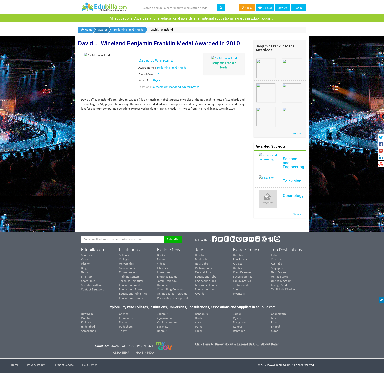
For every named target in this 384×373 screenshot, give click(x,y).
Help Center (89, 365)
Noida (199, 318)
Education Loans (205, 289)
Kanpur (237, 326)
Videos (161, 263)
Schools (124, 255)
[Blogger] (277, 240)
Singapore (277, 268)
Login (298, 8)
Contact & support (92, 289)
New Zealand (279, 272)
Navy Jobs (201, 263)
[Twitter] (220, 240)
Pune (274, 322)
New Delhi (87, 314)
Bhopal (275, 326)
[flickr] (251, 240)
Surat (274, 331)
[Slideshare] (271, 240)
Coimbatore (126, 318)
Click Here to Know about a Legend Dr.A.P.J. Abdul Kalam (238, 344)
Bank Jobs (201, 259)
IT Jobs (199, 255)
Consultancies (128, 272)
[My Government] (164, 345)
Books (161, 255)
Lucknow (162, 326)
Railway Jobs (203, 268)
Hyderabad (88, 326)
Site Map (86, 276)
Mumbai (86, 318)
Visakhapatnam (167, 322)
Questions (239, 255)
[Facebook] (214, 240)
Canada (276, 259)
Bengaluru (201, 314)
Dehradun (239, 331)
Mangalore (239, 322)
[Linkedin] (233, 240)
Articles (237, 263)
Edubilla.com (93, 249)
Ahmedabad (88, 331)
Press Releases (242, 272)
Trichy (123, 331)
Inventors (239, 293)
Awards (199, 293)
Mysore (237, 318)
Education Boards (130, 285)
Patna (199, 326)
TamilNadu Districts (283, 289)
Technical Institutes (131, 281)
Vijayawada (164, 318)
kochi (198, 331)
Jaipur (237, 314)
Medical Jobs (203, 272)
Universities (126, 263)
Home (14, 365)
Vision (85, 259)
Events (161, 259)
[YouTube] (258, 240)
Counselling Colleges (170, 289)
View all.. (298, 133)
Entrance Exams (167, 276)
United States (279, 276)
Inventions (163, 272)
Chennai (124, 314)
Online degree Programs (172, 293)
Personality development (172, 298)
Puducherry (126, 326)
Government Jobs (206, 285)
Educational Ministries (133, 293)
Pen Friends (240, 259)
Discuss (267, 8)
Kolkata (86, 322)
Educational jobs (205, 276)
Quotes (237, 268)
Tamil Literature (167, 281)
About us (86, 255)
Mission (85, 263)
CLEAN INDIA (121, 352)
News (84, 272)
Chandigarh (278, 314)
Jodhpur (162, 314)
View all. (298, 214)
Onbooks (162, 285)
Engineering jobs (205, 281)
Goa (273, 318)
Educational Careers (131, 298)
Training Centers (129, 276)
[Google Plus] (227, 240)
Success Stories (242, 276)
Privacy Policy (36, 365)
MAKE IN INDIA (145, 352)
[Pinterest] (239, 240)
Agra (198, 322)
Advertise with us (91, 285)
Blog (84, 268)
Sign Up (282, 8)
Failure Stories (242, 281)
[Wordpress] (264, 240)
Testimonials (241, 285)
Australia (276, 263)
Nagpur (161, 331)
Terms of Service (63, 365)
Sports (237, 289)
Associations (127, 268)
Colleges (124, 259)
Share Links (88, 281)
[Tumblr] (245, 240)
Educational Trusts (130, 289)
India (274, 255)
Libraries (162, 268)
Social (249, 8)
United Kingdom (281, 281)
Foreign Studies (280, 285)
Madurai (124, 322)
